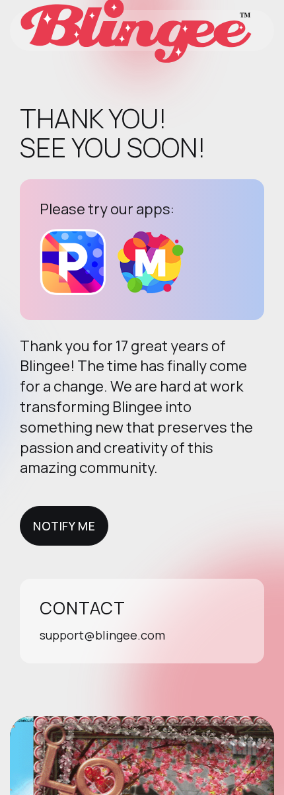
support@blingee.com (102, 635)
